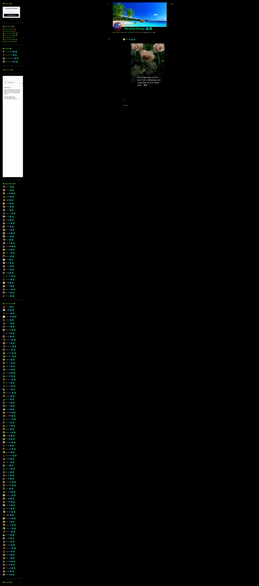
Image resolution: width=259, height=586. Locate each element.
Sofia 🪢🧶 (7, 544)
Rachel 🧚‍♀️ (7, 554)
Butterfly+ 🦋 (8, 392)
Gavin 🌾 (7, 186)
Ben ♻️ (7, 239)
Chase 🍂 (7, 292)
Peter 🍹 (7, 269)
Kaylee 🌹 (7, 252)
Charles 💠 (7, 343)
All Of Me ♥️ (8, 339)
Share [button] (109, 38)
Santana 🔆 (8, 289)
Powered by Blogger (142, 577)
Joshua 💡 (7, 223)
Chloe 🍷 (7, 266)
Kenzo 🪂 (7, 323)
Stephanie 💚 (8, 485)
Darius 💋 (7, 279)
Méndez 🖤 (7, 362)
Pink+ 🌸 (7, 498)
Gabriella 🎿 (8, 442)
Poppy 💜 (7, 409)
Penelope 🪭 (8, 379)
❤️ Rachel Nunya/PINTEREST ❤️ (9, 29)
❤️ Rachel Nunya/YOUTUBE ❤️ (9, 31)
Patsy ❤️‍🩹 (7, 538)
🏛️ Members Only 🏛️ (149, 32)
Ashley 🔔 (7, 249)
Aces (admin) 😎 (8, 51)
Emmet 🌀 (7, 396)
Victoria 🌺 (7, 233)
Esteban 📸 (7, 369)
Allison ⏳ (7, 359)
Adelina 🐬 (7, 468)
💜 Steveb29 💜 (123, 32)
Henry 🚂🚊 (8, 372)
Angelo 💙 (7, 508)
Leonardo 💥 (8, 448)
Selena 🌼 (7, 435)
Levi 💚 (7, 272)
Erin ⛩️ (7, 306)
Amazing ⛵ (8, 511)
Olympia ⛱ (7, 425)
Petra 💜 (7, 336)
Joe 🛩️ (7, 488)
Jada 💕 (7, 226)
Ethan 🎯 (7, 196)
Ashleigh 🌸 (8, 246)
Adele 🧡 (7, 458)
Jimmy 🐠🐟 (8, 518)
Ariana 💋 (7, 229)
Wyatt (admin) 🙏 (9, 61)
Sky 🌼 (7, 200)
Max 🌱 (7, 262)
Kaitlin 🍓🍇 (8, 482)
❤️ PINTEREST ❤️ (139, 32)
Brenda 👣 (7, 405)
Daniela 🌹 (7, 531)
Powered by (8, 19)
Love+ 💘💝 (8, 415)
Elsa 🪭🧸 (7, 402)
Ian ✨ (6, 259)
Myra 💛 (7, 478)
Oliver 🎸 (7, 422)
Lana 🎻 (7, 319)
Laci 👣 (7, 209)
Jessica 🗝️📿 (8, 548)
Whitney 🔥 (8, 568)
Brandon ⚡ (8, 213)
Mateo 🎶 (7, 462)
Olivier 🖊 (7, 521)
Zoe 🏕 (7, 465)
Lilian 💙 (7, 236)
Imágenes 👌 (8, 432)
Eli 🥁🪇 (7, 515)
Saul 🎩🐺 (7, 564)
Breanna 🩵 (8, 376)
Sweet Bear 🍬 (8, 356)
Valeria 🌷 (7, 551)
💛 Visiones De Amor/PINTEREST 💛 (10, 33)
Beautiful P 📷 (8, 346)
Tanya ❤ (7, 190)
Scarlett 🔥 (7, 505)
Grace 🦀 (7, 295)
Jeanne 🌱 (7, 366)
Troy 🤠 (7, 219)
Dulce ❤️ (7, 534)
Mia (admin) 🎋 (8, 54)
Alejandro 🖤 (8, 528)
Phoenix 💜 (8, 386)
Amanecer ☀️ (8, 525)
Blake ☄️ (7, 472)
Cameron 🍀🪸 (8, 455)
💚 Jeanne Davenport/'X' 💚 (8, 37)
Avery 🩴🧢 (8, 491)
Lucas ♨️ (7, 256)
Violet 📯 (7, 313)
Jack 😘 (7, 282)
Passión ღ (7, 382)
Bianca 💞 (7, 452)
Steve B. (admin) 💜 (9, 58)
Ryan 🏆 (7, 206)
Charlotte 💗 (8, 495)
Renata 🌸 (7, 439)
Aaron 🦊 (7, 475)
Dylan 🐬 (7, 286)
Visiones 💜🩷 (8, 316)
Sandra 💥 (7, 243)
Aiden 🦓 (7, 333)
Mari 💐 (7, 203)
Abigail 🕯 (7, 429)
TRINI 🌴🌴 (8, 276)
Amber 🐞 (7, 558)
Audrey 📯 (7, 389)
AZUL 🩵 (7, 310)
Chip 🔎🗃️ (7, 501)
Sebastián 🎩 (8, 419)
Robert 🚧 (7, 541)
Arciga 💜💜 (8, 412)
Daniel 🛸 (7, 326)
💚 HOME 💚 (116, 32)
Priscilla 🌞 (7, 193)
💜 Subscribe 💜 (11, 15)
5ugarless (144, 579)
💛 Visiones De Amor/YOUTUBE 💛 (10, 35)
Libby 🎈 (7, 399)
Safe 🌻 (7, 216)
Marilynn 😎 (8, 329)
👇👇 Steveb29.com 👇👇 (8, 69)
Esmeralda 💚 (8, 353)
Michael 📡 (7, 561)
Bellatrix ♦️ (8, 349)
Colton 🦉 (7, 574)
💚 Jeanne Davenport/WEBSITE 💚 (10, 39)
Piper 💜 (7, 445)
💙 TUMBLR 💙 (131, 32)
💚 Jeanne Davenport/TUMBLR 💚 (10, 41)
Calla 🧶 (7, 571)
